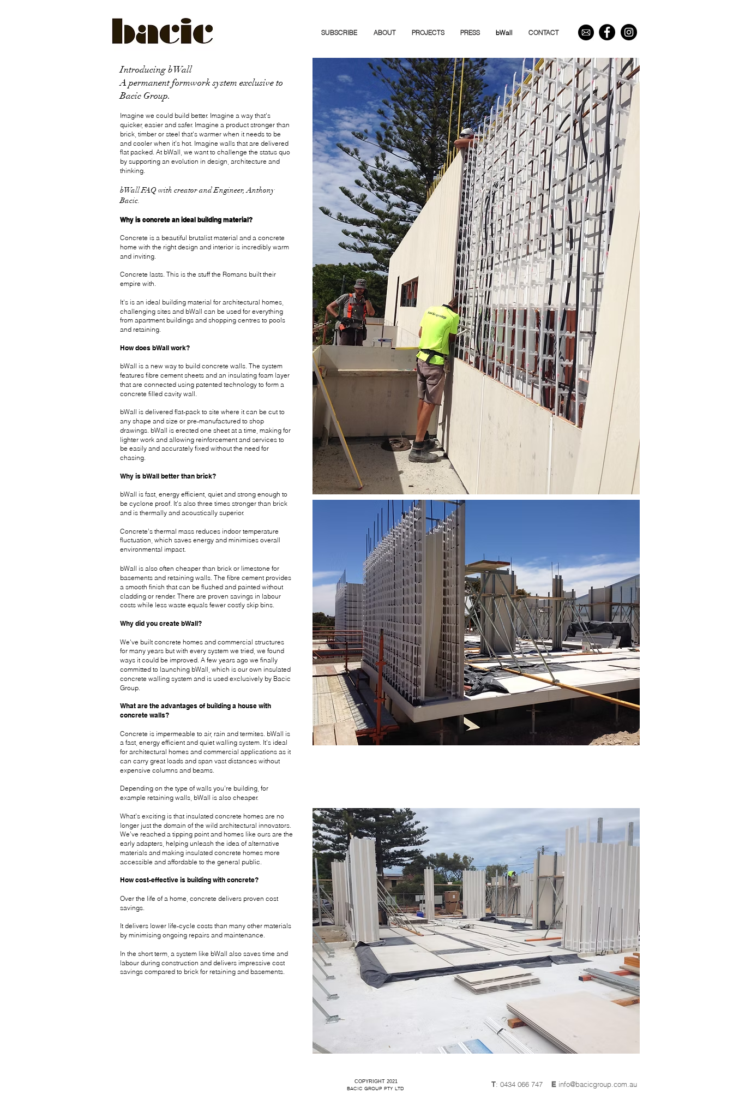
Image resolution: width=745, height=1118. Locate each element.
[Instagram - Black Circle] (629, 32)
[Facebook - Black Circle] (607, 32)
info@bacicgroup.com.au (597, 1084)
